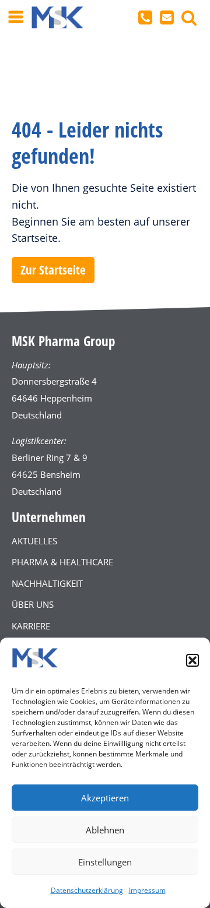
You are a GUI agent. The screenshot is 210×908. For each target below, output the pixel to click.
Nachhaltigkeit (47, 583)
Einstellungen (105, 862)
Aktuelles (34, 540)
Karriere (31, 626)
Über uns (33, 604)
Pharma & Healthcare (62, 561)
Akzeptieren (105, 798)
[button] (192, 660)
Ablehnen (105, 830)
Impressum (147, 890)
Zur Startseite (53, 270)
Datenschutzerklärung (87, 890)
